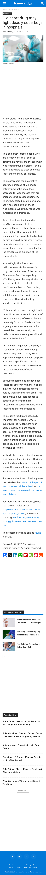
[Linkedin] (19, 856)
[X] (33, 856)
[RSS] (26, 856)
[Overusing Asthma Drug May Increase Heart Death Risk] (9, 634)
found (38, 532)
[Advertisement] (23, 91)
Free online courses (30, 867)
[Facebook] (12, 856)
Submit (35, 865)
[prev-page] (4, 656)
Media (11, 867)
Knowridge (10, 31)
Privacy (28, 865)
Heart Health (14, 9)
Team (14, 865)
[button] (4, 3)
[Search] (42, 3)
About (8, 865)
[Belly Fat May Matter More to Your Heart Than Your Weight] (9, 622)
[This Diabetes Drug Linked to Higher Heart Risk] (9, 646)
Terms (21, 865)
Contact (18, 867)
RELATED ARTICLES (13, 612)
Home (5, 9)
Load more (22, 791)
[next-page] (8, 656)
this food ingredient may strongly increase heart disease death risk (23, 521)
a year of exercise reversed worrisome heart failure (22, 490)
